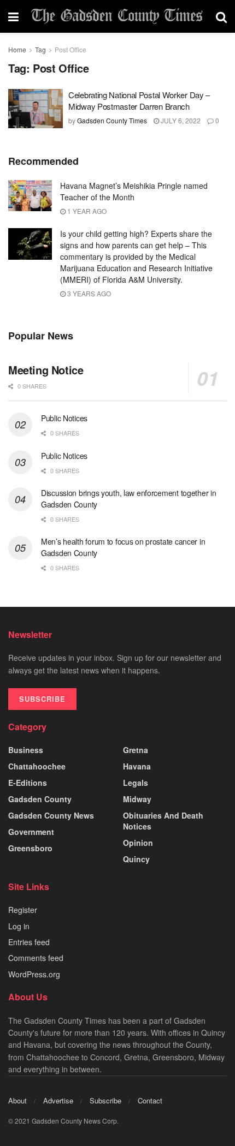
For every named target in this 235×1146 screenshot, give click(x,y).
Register (22, 909)
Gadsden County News (51, 815)
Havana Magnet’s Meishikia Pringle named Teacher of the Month (134, 191)
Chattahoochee (37, 766)
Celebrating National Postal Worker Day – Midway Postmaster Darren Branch (139, 100)
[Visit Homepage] (117, 16)
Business (25, 749)
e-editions (27, 782)
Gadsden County (40, 798)
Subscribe (105, 1100)
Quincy (136, 858)
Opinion (138, 842)
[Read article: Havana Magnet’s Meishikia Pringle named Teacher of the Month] (30, 195)
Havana (137, 766)
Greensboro (30, 848)
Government (31, 831)
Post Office (70, 49)
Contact (150, 1100)
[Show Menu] (13, 16)
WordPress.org (34, 974)
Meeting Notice (45, 370)
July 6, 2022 (180, 120)
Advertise (58, 1100)
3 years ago (88, 293)
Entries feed (29, 941)
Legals (135, 782)
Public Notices (64, 418)
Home (17, 49)
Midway (137, 798)
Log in (19, 926)
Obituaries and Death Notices (163, 821)
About (17, 1100)
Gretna (135, 749)
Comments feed (35, 957)
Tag (40, 49)
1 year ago (86, 211)
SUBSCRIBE (42, 699)
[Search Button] (221, 16)
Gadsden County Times (112, 120)
